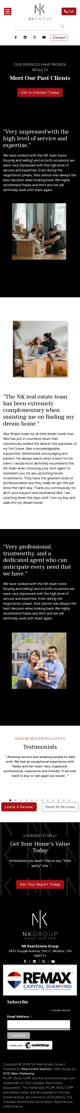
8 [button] (48, 800)
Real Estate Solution (37, 1069)
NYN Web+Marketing (18, 1073)
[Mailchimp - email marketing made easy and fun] (29, 1045)
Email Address (20, 1017)
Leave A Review (19, 807)
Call (70, 11)
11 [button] (64, 800)
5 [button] (32, 800)
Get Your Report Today (40, 884)
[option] (40, 771)
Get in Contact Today (40, 92)
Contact (59, 37)
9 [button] (53, 800)
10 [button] (59, 800)
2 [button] (16, 800)
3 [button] (21, 800)
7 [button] (43, 800)
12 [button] (69, 800)
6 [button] (37, 800)
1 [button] (11, 800)
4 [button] (27, 800)
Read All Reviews (60, 807)
